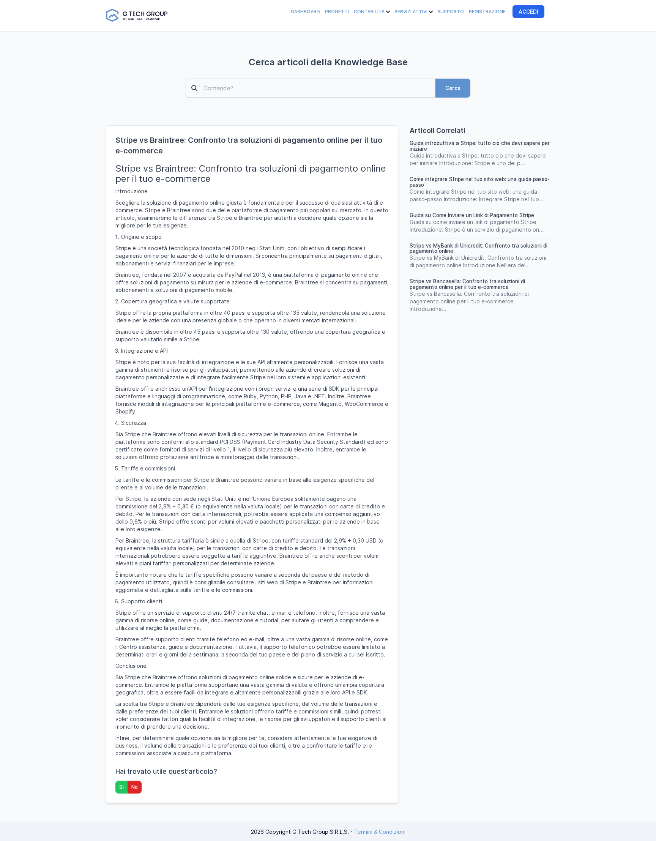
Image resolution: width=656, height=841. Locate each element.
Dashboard (305, 11)
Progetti (337, 11)
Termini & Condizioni (379, 831)
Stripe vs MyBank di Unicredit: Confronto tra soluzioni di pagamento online (478, 248)
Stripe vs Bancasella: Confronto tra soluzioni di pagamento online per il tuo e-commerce (467, 284)
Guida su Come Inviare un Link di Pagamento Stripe (472, 215)
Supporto (450, 11)
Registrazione (487, 11)
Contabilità (370, 11)
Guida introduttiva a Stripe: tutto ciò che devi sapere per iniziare (480, 146)
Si (121, 787)
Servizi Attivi (411, 11)
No (134, 787)
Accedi (528, 11)
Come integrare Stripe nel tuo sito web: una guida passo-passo (480, 182)
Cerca (452, 88)
